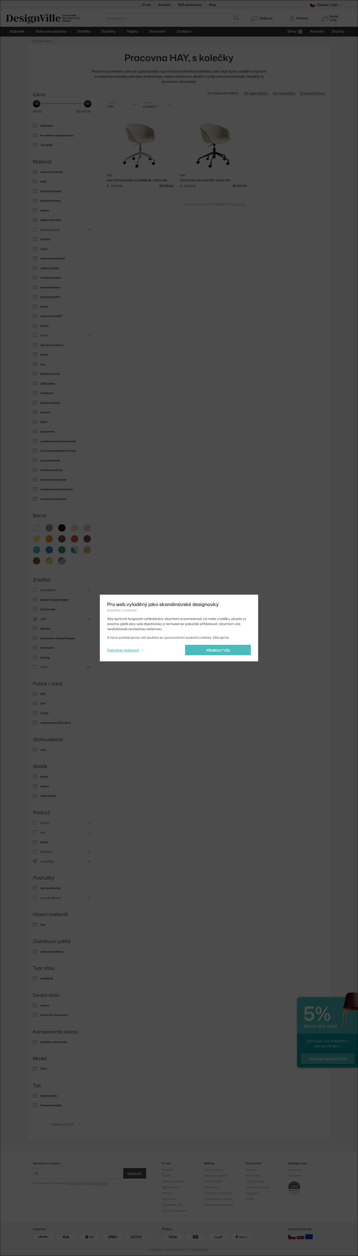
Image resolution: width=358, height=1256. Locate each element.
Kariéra (167, 1193)
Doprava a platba (215, 1175)
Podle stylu (253, 1175)
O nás (146, 4)
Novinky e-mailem (46, 1163)
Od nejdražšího (284, 93)
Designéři (252, 1193)
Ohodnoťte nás (172, 1205)
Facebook (294, 1175)
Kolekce (251, 1170)
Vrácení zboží (213, 1181)
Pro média (169, 1199)
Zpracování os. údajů (218, 1199)
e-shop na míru (176, 1249)
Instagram (295, 1170)
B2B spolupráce (190, 4)
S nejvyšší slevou (312, 93)
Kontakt (164, 4)
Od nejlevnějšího (256, 93)
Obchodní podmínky (218, 1193)
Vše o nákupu (213, 1170)
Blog (212, 4)
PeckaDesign (200, 1249)
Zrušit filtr (134, 105)
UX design (156, 1249)
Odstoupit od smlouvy (219, 1205)
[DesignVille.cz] (292, 1236)
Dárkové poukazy (258, 1187)
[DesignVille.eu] (309, 1236)
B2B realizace (171, 1187)
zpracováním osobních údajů (87, 1183)
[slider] (36, 103)
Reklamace (211, 1187)
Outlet (250, 1199)
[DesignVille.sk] (300, 1236)
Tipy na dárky (255, 1181)
